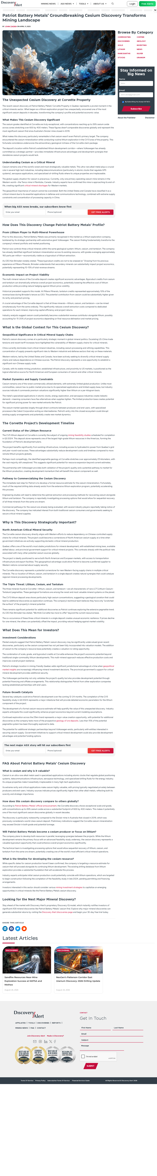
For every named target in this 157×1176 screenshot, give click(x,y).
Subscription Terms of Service (58, 1080)
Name (122, 79)
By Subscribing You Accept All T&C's (137, 102)
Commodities (124, 37)
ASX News (66, 4)
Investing (142, 45)
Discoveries (124, 41)
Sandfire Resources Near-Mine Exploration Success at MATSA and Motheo (23, 981)
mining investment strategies (69, 887)
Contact (41, 1028)
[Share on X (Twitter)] (17, 928)
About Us (98, 4)
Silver (140, 53)
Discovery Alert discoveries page (57, 912)
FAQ (32, 1028)
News (139, 49)
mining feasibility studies (79, 435)
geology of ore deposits (67, 720)
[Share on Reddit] (24, 928)
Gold (120, 45)
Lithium (121, 49)
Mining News (48, 4)
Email (122, 90)
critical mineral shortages (36, 185)
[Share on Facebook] (11, 928)
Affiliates (20, 1023)
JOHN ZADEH (11, 26)
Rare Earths (124, 53)
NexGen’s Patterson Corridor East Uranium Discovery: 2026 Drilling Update (78, 979)
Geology (141, 41)
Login (132, 3)
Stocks (121, 57)
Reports (56, 1023)
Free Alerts (147, 3)
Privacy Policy (40, 1080)
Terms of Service (27, 1080)
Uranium (141, 57)
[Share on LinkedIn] (5, 928)
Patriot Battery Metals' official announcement (36, 806)
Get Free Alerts (100, 212)
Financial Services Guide (81, 1080)
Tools (82, 4)
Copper (140, 37)
